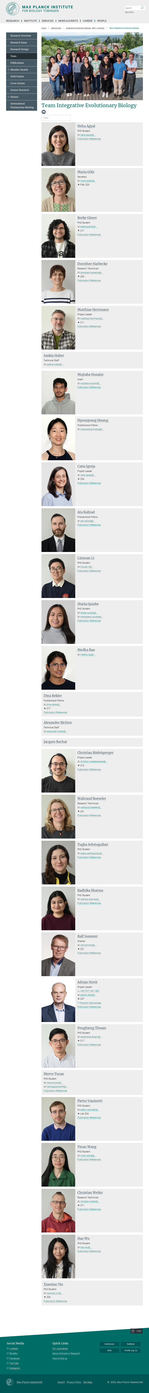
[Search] (142, 8)
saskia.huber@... (55, 364)
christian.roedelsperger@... (94, 761)
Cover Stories (17, 83)
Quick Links (60, 1343)
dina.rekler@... (54, 704)
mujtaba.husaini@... (90, 383)
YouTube (14, 1363)
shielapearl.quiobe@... (91, 616)
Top (138, 1331)
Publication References (89, 138)
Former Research (19, 90)
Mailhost (131, 1344)
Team (13, 56)
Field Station (17, 76)
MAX (109, 1350)
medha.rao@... (87, 654)
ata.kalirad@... (87, 521)
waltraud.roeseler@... (91, 807)
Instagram (15, 1368)
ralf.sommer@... (88, 945)
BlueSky (14, 1353)
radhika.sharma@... (90, 899)
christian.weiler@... (90, 1201)
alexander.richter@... (57, 731)
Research (12, 21)
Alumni (14, 97)
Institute (30, 21)
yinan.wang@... (88, 1155)
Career (87, 21)
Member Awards (19, 69)
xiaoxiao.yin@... (55, 1293)
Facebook (15, 1358)
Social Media (15, 1343)
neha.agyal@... (88, 135)
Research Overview (20, 35)
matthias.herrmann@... (92, 318)
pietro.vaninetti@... (90, 1109)
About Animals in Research (66, 1353)
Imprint (61, 1382)
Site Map (87, 1382)
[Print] (43, 112)
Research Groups (19, 49)
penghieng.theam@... (91, 1036)
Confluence (109, 1344)
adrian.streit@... (88, 995)
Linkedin (14, 1348)
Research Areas (18, 42)
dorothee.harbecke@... (91, 272)
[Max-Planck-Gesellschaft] (11, 1382)
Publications (17, 62)
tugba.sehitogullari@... (91, 853)
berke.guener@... (88, 226)
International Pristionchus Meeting (22, 105)
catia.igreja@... (88, 475)
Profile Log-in (131, 1350)
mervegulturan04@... (57, 1086)
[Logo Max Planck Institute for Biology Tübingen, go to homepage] (60, 8)
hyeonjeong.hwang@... (92, 429)
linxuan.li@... (87, 566)
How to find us (59, 1358)
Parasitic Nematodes (90, 1003)
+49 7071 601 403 (89, 991)
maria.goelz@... (88, 180)
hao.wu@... (86, 1247)
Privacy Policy (74, 1382)
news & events (68, 21)
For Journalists (60, 1348)
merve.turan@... (55, 1082)
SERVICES (48, 21)
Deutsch (129, 12)
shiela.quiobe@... (89, 612)
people (102, 21)
